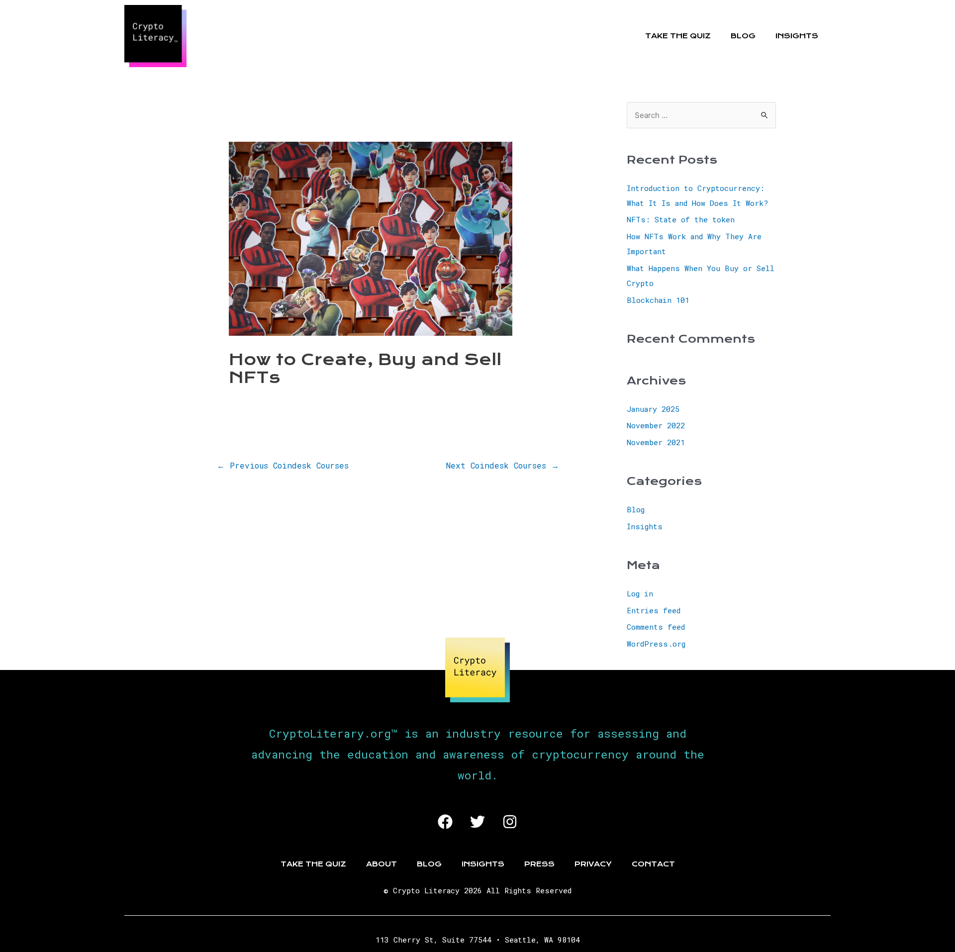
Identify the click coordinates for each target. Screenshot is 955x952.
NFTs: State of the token (681, 219)
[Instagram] (510, 822)
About (381, 864)
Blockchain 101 (658, 300)
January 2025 (653, 409)
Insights (796, 36)
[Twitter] (477, 822)
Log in (640, 593)
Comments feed (656, 627)
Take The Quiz (678, 36)
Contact (653, 864)
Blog (743, 36)
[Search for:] (701, 115)
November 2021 (656, 442)
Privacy (593, 864)
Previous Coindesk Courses (283, 465)
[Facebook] (445, 822)
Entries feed (653, 610)
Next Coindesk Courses (502, 465)
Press (539, 864)
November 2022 (656, 425)
